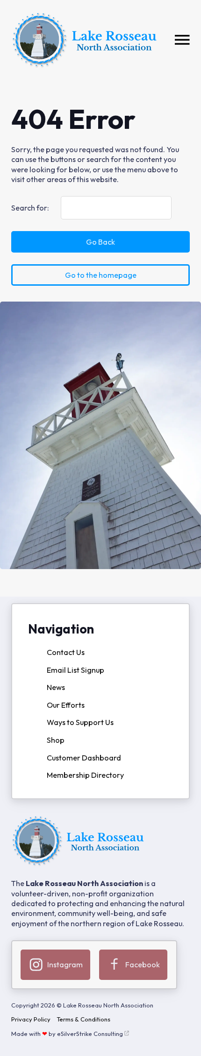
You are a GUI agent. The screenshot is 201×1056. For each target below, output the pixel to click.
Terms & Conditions (83, 1019)
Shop (56, 740)
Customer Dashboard (84, 757)
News (56, 687)
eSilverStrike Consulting (90, 1033)
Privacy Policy (30, 1019)
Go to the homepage (100, 275)
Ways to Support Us (80, 722)
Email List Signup (75, 670)
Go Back (100, 241)
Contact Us (66, 652)
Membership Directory (85, 775)
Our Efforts (66, 705)
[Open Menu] (182, 40)
